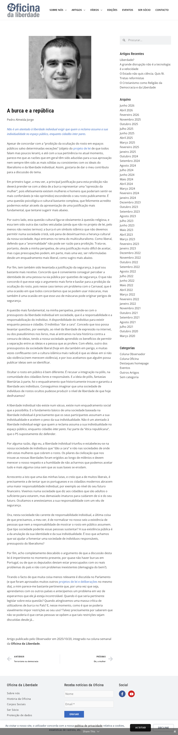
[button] (65, 10)
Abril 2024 (126, 184)
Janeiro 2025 (128, 152)
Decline (163, 727)
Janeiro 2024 (128, 198)
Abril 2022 (126, 290)
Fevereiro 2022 (129, 299)
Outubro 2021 (129, 313)
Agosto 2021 (128, 322)
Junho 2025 (127, 133)
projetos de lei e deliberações (78, 582)
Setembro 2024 (130, 161)
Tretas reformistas (132, 78)
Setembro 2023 (130, 211)
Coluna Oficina (129, 359)
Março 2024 (127, 188)
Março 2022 (127, 294)
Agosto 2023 (128, 216)
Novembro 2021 (130, 308)
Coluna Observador (132, 354)
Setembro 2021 (130, 317)
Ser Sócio (13, 709)
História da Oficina (19, 698)
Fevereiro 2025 (129, 147)
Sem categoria (129, 377)
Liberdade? (127, 60)
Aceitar (140, 727)
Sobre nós (13, 693)
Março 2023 (127, 239)
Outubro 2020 (129, 331)
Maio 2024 (126, 179)
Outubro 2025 (129, 124)
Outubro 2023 (129, 207)
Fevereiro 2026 (129, 115)
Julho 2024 (126, 170)
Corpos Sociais (16, 704)
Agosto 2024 (128, 165)
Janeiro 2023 (128, 248)
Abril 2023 (126, 235)
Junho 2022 (127, 281)
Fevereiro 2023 (129, 244)
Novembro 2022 (130, 258)
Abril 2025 (126, 138)
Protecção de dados (19, 715)
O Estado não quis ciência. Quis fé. (142, 74)
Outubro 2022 (129, 262)
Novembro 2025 (130, 119)
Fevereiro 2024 (129, 193)
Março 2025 (127, 142)
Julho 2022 (126, 276)
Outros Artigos (129, 372)
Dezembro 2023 (130, 202)
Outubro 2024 (129, 156)
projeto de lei (82, 148)
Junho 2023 (127, 225)
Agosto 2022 (128, 271)
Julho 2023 (126, 221)
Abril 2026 (126, 110)
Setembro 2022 (130, 267)
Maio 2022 (126, 285)
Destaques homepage (134, 363)
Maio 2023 (126, 230)
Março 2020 (127, 336)
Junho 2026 (127, 105)
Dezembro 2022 (130, 253)
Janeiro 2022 (128, 304)
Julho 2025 (126, 129)
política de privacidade (89, 725)
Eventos (125, 368)
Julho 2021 (126, 327)
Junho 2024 (127, 175)
